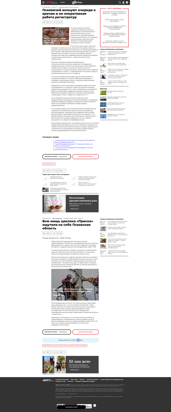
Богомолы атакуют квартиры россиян (115, 92)
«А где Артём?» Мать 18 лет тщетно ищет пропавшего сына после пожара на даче (117, 223)
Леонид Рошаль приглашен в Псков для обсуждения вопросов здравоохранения (73, 141)
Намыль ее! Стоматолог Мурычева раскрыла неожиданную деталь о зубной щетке (117, 53)
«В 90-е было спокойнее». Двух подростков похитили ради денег (117, 64)
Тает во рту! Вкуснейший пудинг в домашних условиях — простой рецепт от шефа (117, 240)
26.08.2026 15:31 (46, 218)
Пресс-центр (74, 379)
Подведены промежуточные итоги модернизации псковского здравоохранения (59, 190)
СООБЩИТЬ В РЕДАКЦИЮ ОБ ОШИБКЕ (85, 381)
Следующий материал (71, 407)
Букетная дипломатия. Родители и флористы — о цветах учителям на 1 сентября (114, 13)
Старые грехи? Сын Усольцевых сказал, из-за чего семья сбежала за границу (118, 252)
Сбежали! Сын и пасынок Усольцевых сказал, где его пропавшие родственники (118, 71)
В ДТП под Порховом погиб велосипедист (114, 20)
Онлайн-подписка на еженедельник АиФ (111, 379)
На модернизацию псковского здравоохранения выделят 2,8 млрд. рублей (58, 184)
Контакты (70, 381)
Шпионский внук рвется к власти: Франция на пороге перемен (116, 109)
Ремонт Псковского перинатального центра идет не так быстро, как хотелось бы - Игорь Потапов (83, 184)
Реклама (82, 379)
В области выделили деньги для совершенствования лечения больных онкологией (87, 178)
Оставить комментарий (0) (85, 156)
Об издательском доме (62, 379)
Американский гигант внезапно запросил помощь (116, 115)
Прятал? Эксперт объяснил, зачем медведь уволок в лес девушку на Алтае (117, 82)
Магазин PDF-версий (92, 379)
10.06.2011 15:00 (46, 7)
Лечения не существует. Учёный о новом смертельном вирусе (117, 228)
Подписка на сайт (60, 381)
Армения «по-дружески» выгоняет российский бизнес (116, 97)
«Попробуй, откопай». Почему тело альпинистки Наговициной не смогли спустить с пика (117, 76)
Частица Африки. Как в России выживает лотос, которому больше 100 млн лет (117, 234)
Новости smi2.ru (48, 213)
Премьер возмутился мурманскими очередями (57, 177)
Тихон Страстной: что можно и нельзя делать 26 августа (115, 103)
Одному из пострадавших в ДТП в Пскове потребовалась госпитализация (114, 27)
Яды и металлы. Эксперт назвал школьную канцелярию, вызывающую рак (116, 246)
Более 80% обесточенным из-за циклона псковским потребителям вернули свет (73, 290)
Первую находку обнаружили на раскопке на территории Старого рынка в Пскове (114, 34)
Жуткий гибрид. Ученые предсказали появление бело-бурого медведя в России (118, 59)
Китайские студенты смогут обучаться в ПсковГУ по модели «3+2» (114, 41)
